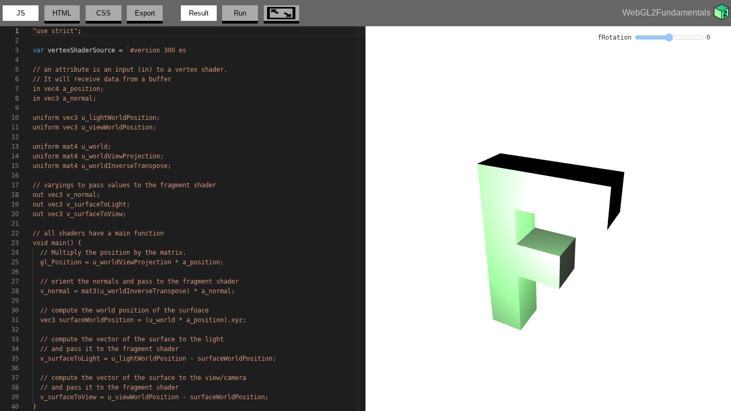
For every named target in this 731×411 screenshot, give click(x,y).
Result (199, 13)
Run (240, 13)
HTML (61, 13)
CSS (103, 13)
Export (145, 13)
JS (21, 13)
